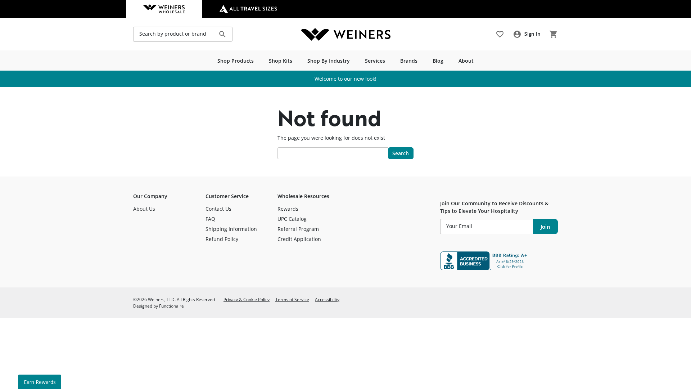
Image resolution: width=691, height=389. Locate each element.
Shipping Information (231, 228)
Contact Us (218, 208)
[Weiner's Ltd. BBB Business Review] (499, 260)
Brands (408, 60)
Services (375, 60)
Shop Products (235, 60)
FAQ (210, 218)
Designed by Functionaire (158, 306)
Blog (438, 60)
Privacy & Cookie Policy (246, 299)
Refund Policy (222, 239)
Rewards (287, 208)
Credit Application (299, 239)
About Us (144, 208)
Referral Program (298, 228)
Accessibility (327, 299)
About (466, 60)
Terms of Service (292, 299)
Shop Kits (280, 60)
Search (400, 153)
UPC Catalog (292, 218)
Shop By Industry (328, 60)
